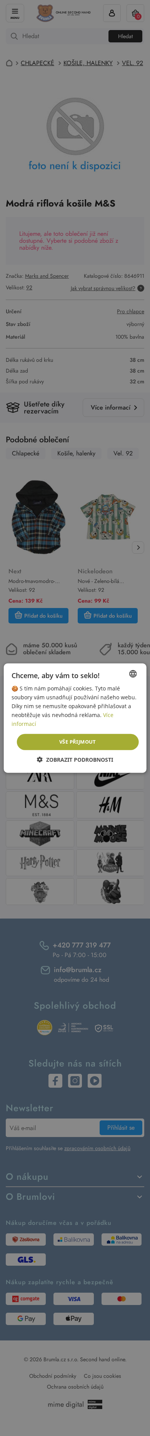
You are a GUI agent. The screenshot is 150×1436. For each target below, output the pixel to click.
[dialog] (75, 718)
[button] (75, 759)
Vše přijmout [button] (77, 741)
